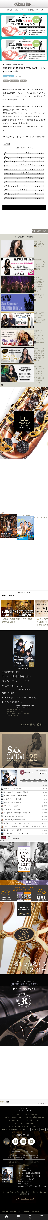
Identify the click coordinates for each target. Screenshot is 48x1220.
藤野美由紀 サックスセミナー (39, 297)
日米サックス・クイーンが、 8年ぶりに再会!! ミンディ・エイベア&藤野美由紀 (39, 336)
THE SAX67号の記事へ (39, 231)
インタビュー (24, 1129)
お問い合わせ (35, 1211)
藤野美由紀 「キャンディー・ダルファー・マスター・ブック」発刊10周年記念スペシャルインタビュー (39, 374)
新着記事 (10, 10)
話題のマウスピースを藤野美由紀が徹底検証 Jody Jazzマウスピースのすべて (39, 354)
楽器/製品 (31, 10)
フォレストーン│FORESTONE (31, 1120)
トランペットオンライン (39, 1192)
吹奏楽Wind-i (24, 1194)
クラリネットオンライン (22, 1192)
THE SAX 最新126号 (13, 709)
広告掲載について (16, 1211)
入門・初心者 (23, 80)
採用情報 (26, 1211)
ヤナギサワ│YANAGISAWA (12, 1117)
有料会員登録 (35, 1162)
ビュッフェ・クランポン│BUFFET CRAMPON (24, 1126)
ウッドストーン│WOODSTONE (34, 1117)
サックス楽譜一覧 (12, 715)
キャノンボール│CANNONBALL (24, 1123)
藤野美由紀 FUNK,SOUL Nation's (39, 244)
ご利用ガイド (5, 1211)
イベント (23, 10)
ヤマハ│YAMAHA (16, 1114)
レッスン (35, 1129)
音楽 (16, 10)
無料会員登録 (13, 1162)
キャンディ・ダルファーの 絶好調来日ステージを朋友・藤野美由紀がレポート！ (39, 284)
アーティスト (40, 10)
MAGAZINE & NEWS (9, 1129)
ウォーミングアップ (14, 80)
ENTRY (33, 724)
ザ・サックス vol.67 (23, 515)
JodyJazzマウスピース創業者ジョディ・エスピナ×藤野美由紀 (39, 317)
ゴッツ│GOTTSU (12, 1120)
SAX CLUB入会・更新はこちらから (18, 713)
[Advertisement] (24, 483)
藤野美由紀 (6, 80)
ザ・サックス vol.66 (40, 517)
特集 (42, 1129)
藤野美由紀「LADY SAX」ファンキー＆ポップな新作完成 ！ (40, 264)
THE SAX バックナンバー (14, 711)
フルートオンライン (8, 1192)
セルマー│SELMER (31, 1114)
